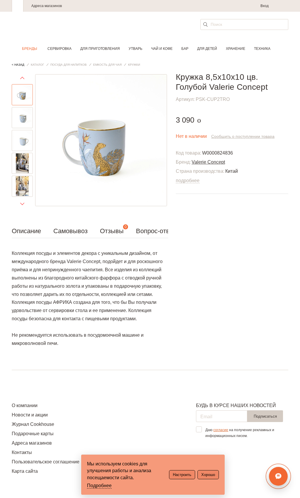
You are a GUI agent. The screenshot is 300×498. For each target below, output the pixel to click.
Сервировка (59, 49)
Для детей (207, 49)
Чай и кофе (162, 49)
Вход (264, 6)
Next (22, 203)
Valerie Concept (208, 162)
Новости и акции (30, 414)
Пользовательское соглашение (45, 461)
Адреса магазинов (46, 6)
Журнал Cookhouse (33, 424)
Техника (262, 49)
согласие (220, 430)
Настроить (182, 474)
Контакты (22, 452)
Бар (184, 49)
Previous (22, 79)
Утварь (135, 49)
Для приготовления (100, 49)
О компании (25, 405)
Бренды (29, 49)
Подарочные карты (33, 433)
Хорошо (208, 474)
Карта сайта (25, 471)
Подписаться (265, 416)
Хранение (235, 49)
